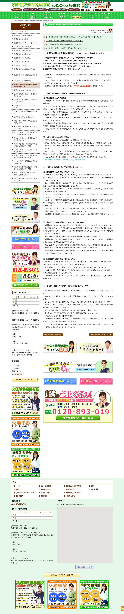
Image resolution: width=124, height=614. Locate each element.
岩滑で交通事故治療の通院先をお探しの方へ (25, 127)
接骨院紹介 (19, 496)
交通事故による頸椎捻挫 (22, 50)
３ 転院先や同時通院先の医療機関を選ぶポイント (63, 44)
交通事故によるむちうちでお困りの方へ (25, 106)
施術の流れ (44, 496)
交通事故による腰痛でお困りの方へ (25, 70)
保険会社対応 (70, 489)
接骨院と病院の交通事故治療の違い (25, 112)
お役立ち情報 (19, 20)
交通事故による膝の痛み (22, 58)
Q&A (92, 486)
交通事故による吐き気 (21, 62)
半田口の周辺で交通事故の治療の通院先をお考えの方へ (25, 174)
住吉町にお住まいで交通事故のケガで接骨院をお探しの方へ (25, 156)
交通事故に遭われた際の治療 (24, 117)
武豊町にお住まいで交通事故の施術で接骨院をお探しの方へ (25, 145)
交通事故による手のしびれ (23, 54)
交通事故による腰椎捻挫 (22, 47)
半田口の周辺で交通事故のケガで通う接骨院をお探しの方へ (25, 168)
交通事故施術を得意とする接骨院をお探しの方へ (25, 95)
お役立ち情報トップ (21, 31)
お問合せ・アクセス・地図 (24, 379)
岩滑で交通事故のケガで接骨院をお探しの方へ (25, 122)
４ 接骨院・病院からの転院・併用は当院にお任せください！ (67, 48)
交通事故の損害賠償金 (73, 486)
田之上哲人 (105, 30)
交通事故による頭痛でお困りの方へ (25, 76)
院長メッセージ (46, 489)
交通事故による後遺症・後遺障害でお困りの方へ (25, 101)
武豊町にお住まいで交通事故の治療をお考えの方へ (25, 150)
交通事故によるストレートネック (25, 43)
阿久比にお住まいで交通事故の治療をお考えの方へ (25, 139)
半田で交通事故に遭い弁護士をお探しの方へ (25, 179)
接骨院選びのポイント (73, 493)
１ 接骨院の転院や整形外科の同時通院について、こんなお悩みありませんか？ (73, 37)
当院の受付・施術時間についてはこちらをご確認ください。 (66, 160)
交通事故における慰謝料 (53, 335)
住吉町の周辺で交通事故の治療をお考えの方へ (25, 162)
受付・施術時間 (46, 486)
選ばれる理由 (45, 493)
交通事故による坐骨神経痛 (23, 35)
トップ (18, 13)
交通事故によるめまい (21, 65)
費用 (17, 489)
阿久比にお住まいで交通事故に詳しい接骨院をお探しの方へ (25, 133)
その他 (93, 489)
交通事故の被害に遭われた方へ (100, 335)
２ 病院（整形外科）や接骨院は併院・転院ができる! (64, 41)
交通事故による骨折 (21, 39)
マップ (83, 567)
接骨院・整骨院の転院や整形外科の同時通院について (25, 85)
